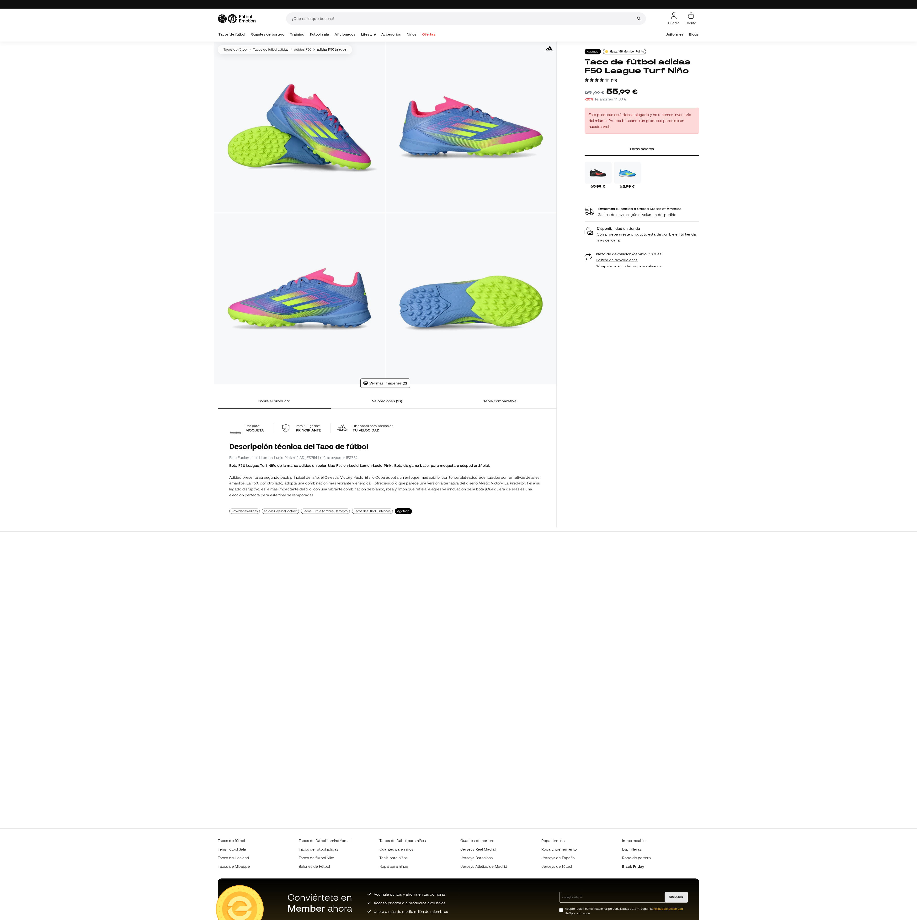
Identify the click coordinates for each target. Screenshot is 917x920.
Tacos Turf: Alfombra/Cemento (325, 511)
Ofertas (429, 34)
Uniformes (675, 34)
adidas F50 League (331, 49)
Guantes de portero (267, 34)
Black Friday (633, 866)
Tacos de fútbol (232, 34)
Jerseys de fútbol (556, 866)
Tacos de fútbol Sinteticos (372, 511)
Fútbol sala (319, 34)
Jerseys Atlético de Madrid (483, 866)
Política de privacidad (668, 908)
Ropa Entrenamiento (559, 849)
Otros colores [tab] (642, 149)
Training (297, 34)
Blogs (693, 34)
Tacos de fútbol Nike (316, 858)
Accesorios (391, 34)
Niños (411, 34)
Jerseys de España (558, 858)
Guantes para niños (396, 849)
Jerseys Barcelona (476, 858)
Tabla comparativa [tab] (500, 401)
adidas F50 (302, 49)
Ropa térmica (553, 840)
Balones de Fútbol (314, 866)
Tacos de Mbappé (234, 866)
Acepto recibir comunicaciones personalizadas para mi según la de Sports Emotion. (624, 911)
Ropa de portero (636, 858)
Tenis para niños (393, 858)
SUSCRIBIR (676, 896)
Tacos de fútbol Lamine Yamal (324, 840)
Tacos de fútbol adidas (270, 49)
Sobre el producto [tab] (274, 401)
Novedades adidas (244, 511)
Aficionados (345, 34)
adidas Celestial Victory (280, 511)
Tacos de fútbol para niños (402, 840)
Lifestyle (368, 34)
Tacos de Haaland (233, 858)
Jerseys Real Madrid (478, 849)
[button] (642, 234)
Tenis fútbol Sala (232, 849)
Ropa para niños (393, 866)
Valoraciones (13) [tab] (387, 401)
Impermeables (634, 840)
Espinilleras (631, 849)
